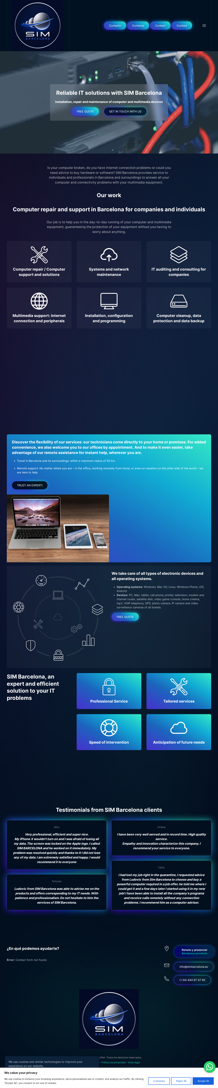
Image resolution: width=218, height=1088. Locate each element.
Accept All (203, 1080)
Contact (160, 25)
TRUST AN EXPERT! (29, 485)
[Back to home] (38, 25)
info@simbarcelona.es (194, 966)
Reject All (181, 1080)
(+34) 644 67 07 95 (192, 980)
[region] (109, 1078)
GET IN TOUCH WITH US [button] (125, 111)
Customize (159, 1080)
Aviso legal (134, 1062)
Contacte (138, 25)
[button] (204, 25)
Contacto (115, 25)
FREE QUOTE (85, 111)
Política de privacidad (114, 1062)
